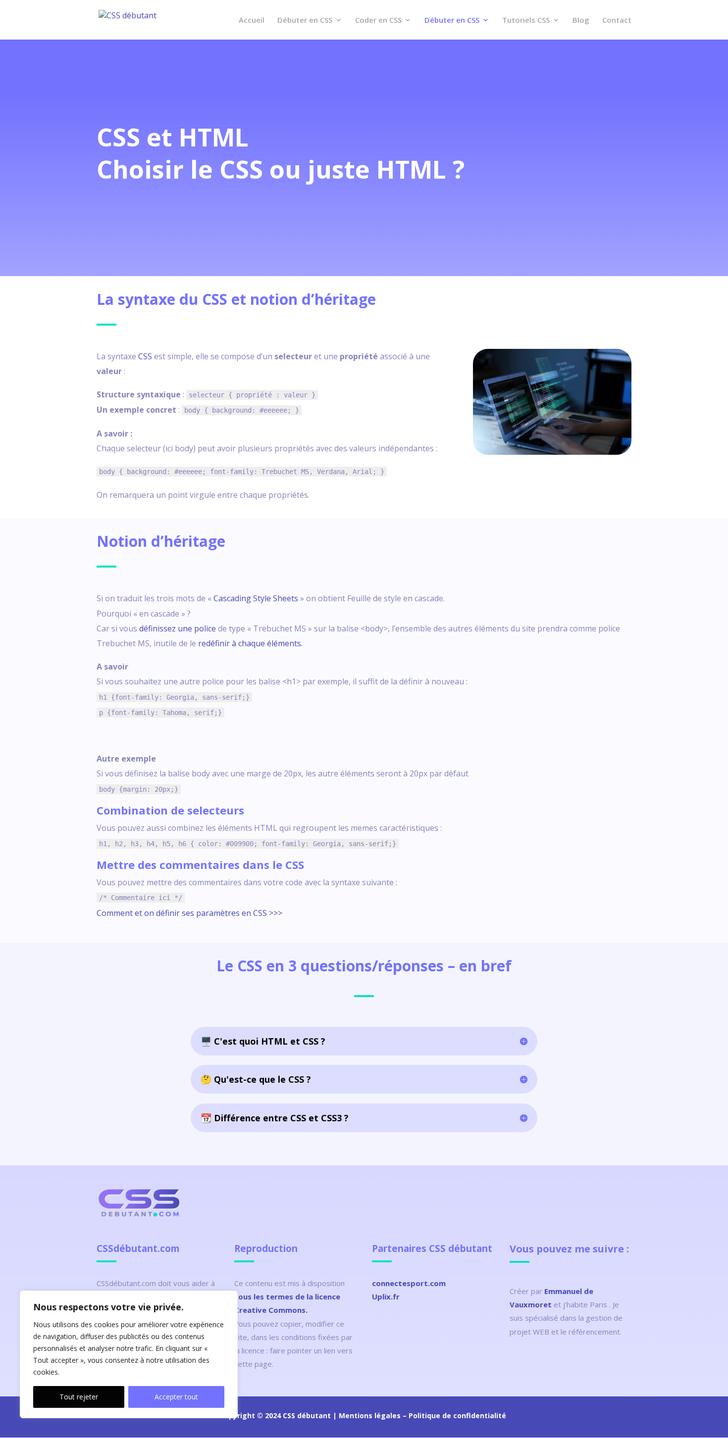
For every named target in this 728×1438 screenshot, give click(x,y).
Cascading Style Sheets (255, 598)
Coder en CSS (378, 20)
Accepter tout (176, 1396)
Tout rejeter (78, 1396)
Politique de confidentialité (457, 1415)
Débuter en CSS (304, 20)
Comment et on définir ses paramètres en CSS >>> (189, 913)
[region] (129, 1354)
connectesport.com (409, 1283)
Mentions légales (370, 1415)
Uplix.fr (386, 1296)
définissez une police (177, 628)
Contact (616, 20)
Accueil (251, 20)
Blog (580, 20)
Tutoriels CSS (526, 20)
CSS (145, 356)
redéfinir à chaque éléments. (250, 643)
